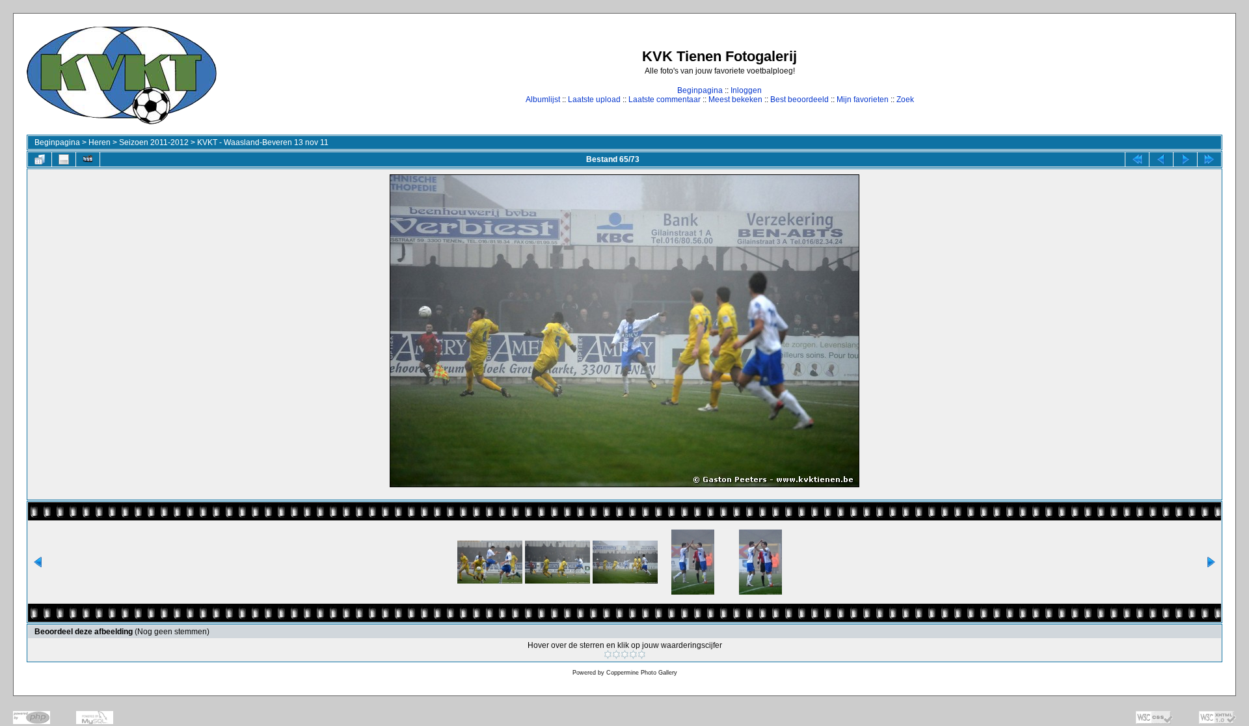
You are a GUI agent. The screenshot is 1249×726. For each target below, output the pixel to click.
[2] (616, 654)
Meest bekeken (735, 99)
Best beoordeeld (799, 99)
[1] (608, 654)
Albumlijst (543, 99)
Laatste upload (594, 99)
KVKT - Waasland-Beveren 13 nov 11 (263, 142)
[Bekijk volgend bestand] (1185, 159)
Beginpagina (700, 90)
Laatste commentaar (664, 99)
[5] (642, 654)
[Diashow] (88, 159)
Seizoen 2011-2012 (154, 142)
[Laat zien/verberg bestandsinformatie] (63, 159)
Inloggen (746, 90)
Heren (99, 142)
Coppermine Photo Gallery (641, 672)
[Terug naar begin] (1137, 159)
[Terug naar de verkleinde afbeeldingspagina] (39, 159)
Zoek (905, 99)
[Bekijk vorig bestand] (1161, 159)
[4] (633, 654)
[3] (625, 654)
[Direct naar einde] (1209, 159)
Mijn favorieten (863, 99)
